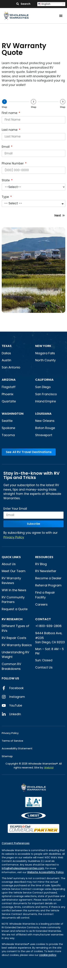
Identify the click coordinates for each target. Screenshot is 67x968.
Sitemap (7, 756)
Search (25, 4)
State (6, 180)
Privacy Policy (13, 537)
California (44, 379)
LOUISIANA (43, 413)
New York (43, 346)
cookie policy (47, 955)
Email (6, 147)
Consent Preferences (16, 843)
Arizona (9, 379)
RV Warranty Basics (17, 645)
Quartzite (9, 401)
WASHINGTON (13, 413)
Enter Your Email (15, 509)
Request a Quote (14, 609)
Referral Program (48, 585)
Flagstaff (8, 387)
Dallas (6, 353)
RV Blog (41, 564)
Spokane (8, 428)
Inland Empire (45, 401)
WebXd (48, 767)
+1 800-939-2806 (48, 626)
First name (10, 113)
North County (45, 360)
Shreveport (43, 435)
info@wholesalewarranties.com (23, 868)
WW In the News (14, 590)
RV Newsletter (45, 571)
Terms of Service (12, 741)
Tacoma (8, 435)
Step (4, 107)
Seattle (7, 421)
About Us (9, 564)
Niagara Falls (45, 353)
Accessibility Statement (17, 748)
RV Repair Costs (14, 638)
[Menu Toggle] (61, 15)
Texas (7, 346)
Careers (41, 604)
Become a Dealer (48, 578)
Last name (10, 130)
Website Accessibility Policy (45, 872)
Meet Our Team (13, 571)
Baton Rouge (45, 428)
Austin (6, 360)
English (45, 3)
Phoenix (7, 394)
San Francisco (46, 394)
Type (6, 197)
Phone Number (13, 163)
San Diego (43, 387)
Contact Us (44, 667)
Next (57, 215)
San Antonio (11, 367)
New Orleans (44, 421)
